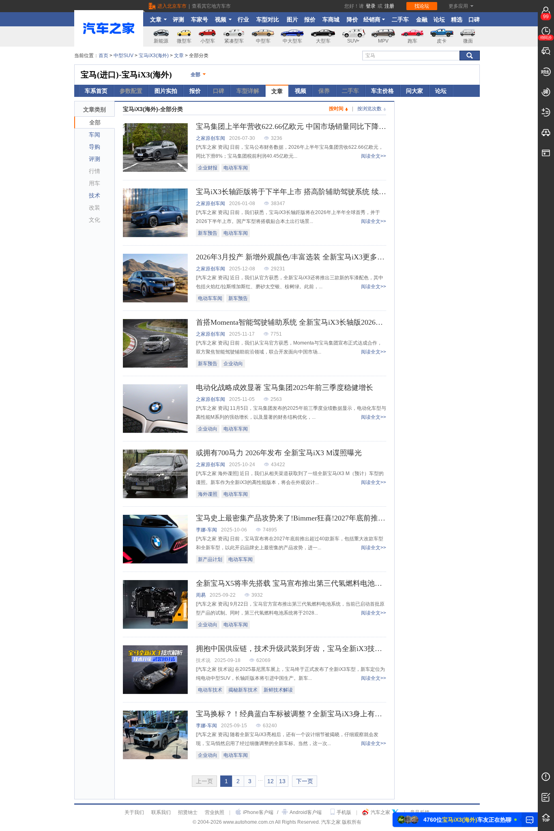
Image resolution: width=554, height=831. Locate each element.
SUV (352, 41)
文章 (155, 19)
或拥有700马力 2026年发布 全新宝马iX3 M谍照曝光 (279, 453)
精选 (456, 19)
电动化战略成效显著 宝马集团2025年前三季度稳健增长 (284, 387)
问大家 (414, 91)
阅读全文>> (373, 156)
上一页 (204, 781)
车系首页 (96, 91)
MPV (383, 41)
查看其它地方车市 (211, 6)
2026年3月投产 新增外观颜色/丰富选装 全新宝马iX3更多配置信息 (301, 257)
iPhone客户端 (258, 812)
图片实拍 (166, 91)
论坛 (439, 19)
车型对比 (267, 19)
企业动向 (233, 363)
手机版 (344, 812)
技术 (94, 195)
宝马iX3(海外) (154, 55)
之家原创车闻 (210, 138)
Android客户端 (306, 812)
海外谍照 (207, 494)
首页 (103, 55)
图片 (292, 19)
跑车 (412, 41)
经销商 (371, 19)
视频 (220, 19)
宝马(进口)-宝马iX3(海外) (126, 74)
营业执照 (214, 812)
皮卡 (442, 41)
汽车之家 (380, 812)
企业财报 (207, 168)
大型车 (323, 41)
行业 (243, 19)
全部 (195, 74)
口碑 (474, 19)
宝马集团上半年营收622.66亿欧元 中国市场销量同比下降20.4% (297, 126)
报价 (310, 19)
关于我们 (134, 812)
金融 (421, 19)
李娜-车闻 (206, 530)
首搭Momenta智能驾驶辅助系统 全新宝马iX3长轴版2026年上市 (296, 322)
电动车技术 (210, 690)
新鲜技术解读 (278, 690)
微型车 (184, 41)
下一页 (304, 781)
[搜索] (470, 55)
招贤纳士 (188, 812)
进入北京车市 (172, 6)
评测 (178, 19)
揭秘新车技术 (243, 690)
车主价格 (382, 91)
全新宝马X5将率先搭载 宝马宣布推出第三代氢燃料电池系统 (292, 583)
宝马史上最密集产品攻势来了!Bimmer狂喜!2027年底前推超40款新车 (305, 518)
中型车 (263, 41)
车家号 (199, 19)
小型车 (207, 41)
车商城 (330, 19)
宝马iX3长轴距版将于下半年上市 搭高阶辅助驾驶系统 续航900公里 (304, 192)
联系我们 (161, 812)
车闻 (94, 134)
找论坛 (421, 6)
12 (270, 781)
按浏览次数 (369, 108)
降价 (352, 19)
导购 (94, 146)
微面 (468, 41)
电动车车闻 (235, 168)
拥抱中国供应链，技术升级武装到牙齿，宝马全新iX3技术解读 (296, 649)
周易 (201, 595)
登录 (371, 6)
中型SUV (123, 55)
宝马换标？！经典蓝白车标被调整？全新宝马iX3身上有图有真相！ (303, 714)
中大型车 (292, 41)
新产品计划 (210, 559)
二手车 (400, 19)
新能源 (161, 41)
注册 (389, 6)
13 (282, 781)
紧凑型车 (234, 41)
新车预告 (207, 233)
